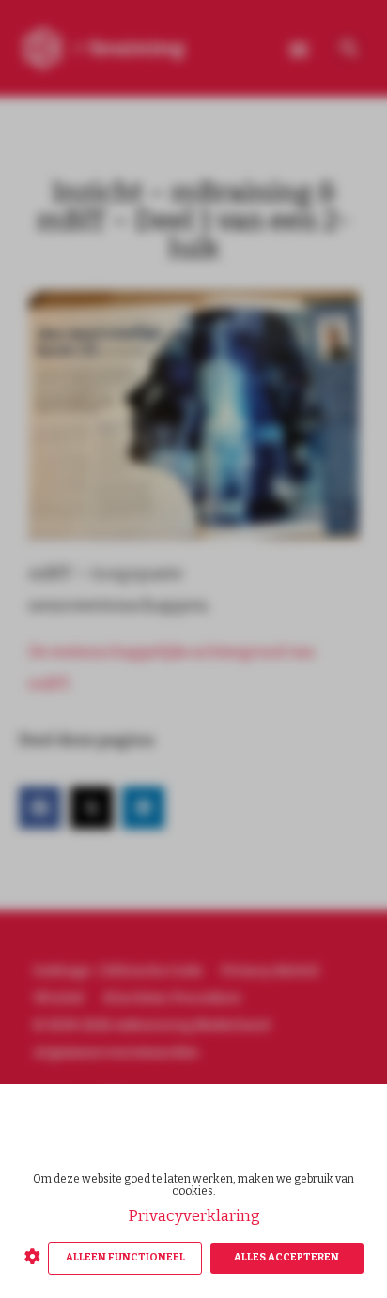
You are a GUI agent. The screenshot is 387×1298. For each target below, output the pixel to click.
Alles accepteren (286, 1257)
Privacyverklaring (194, 1216)
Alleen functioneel (125, 1257)
